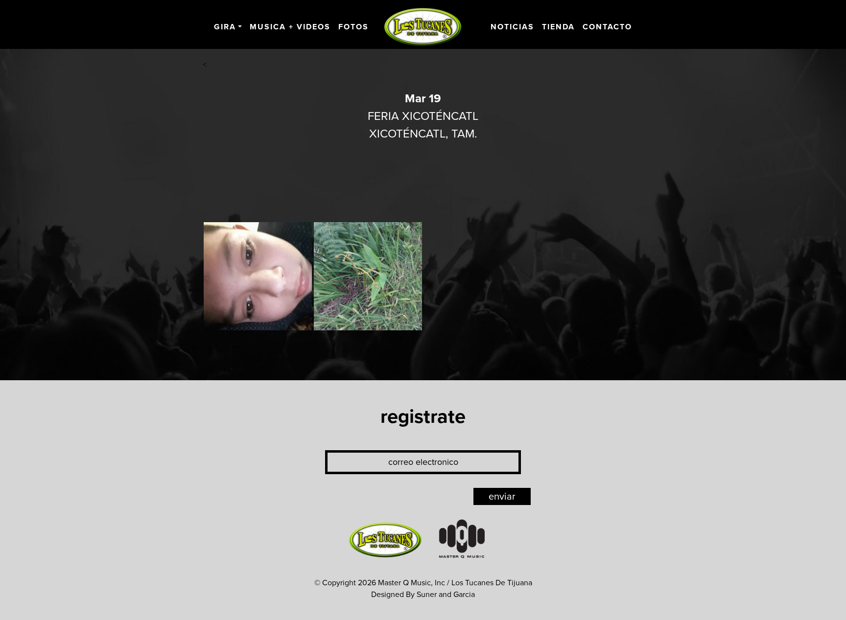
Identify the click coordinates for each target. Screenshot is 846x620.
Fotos (353, 27)
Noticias (512, 27)
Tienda (558, 27)
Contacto (607, 27)
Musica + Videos (290, 27)
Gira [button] (225, 27)
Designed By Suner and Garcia (423, 594)
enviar (502, 497)
